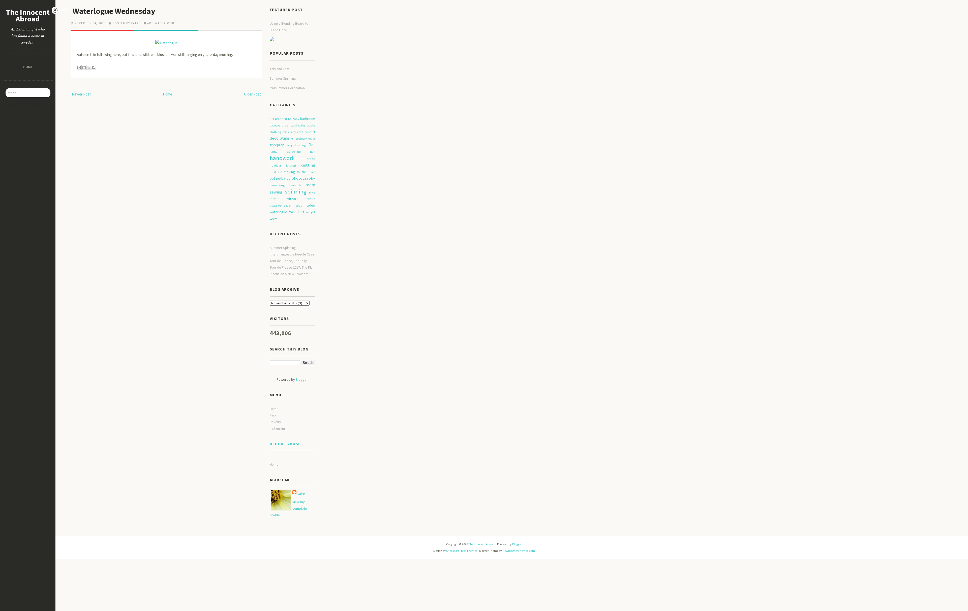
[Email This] (79, 67)
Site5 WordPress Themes (461, 551)
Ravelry (275, 422)
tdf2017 (310, 199)
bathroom (307, 118)
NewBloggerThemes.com (518, 551)
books (311, 125)
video (311, 205)
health (311, 159)
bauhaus (275, 125)
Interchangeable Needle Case (292, 254)
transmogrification (280, 205)
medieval (276, 172)
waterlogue (165, 23)
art (150, 23)
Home (28, 66)
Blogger (302, 379)
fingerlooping (296, 145)
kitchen (291, 165)
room (310, 184)
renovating (277, 185)
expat (311, 138)
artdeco (281, 118)
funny (273, 151)
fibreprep (277, 145)
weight (310, 212)
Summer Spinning (283, 78)
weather (296, 211)
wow (273, 218)
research (295, 185)
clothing (275, 132)
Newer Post (81, 94)
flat (312, 144)
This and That (279, 69)
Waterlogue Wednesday (114, 11)
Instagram (277, 428)
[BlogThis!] (83, 67)
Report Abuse (285, 443)
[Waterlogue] (166, 40)
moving (289, 172)
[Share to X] (88, 67)
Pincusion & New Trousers (289, 274)
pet (272, 178)
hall (312, 151)
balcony (293, 119)
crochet (310, 132)
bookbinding (297, 125)
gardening (294, 151)
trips (299, 205)
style (312, 192)
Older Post (252, 94)
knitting (307, 165)
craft (300, 132)
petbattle (283, 178)
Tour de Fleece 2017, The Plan (292, 267)
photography (303, 178)
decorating (279, 138)
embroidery (299, 138)
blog (285, 125)
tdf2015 (274, 199)
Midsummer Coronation (287, 88)
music (301, 172)
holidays (275, 165)
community (289, 132)
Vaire (301, 493)
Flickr (274, 415)
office (311, 172)
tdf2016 (292, 199)
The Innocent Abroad (28, 15)
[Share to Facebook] (93, 67)
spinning (296, 191)
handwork (282, 158)
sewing (276, 192)
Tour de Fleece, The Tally (288, 261)
